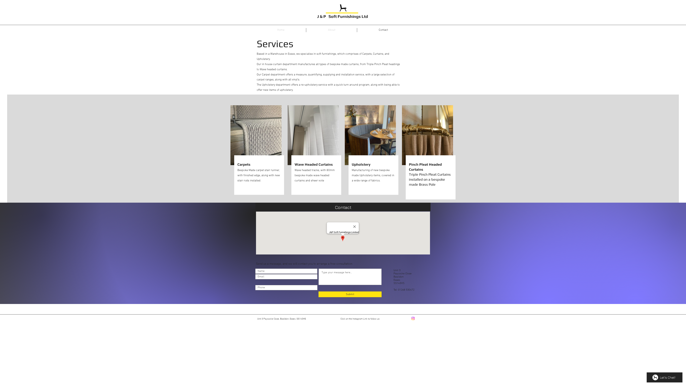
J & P (322, 16)
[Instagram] (413, 318)
